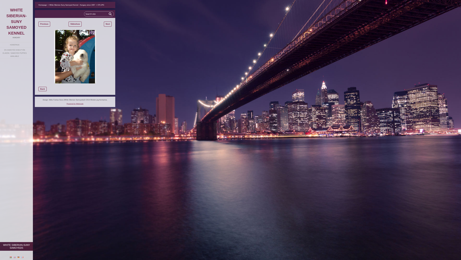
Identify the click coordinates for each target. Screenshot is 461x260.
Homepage (14, 45)
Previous (44, 24)
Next (108, 24)
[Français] (22, 257)
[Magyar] (11, 257)
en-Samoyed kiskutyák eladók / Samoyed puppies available (15, 53)
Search (110, 14)
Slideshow (75, 24)
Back (42, 89)
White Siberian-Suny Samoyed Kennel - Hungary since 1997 (72, 5)
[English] (14, 257)
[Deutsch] (18, 257)
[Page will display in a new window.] (75, 57)
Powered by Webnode (75, 104)
